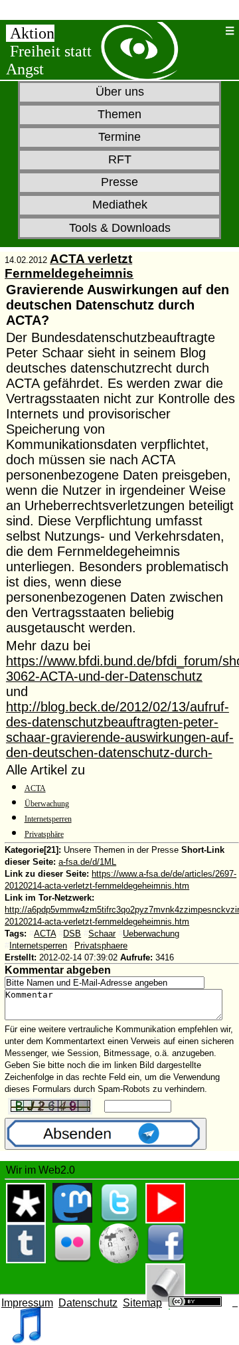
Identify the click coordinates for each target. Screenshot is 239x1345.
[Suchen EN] (215, 31)
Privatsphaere (100, 945)
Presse (119, 182)
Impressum (27, 1302)
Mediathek (119, 204)
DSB (72, 934)
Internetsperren (48, 819)
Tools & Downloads (120, 227)
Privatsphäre (44, 834)
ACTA (35, 788)
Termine (119, 136)
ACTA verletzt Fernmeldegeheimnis (69, 266)
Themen (119, 114)
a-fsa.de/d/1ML (87, 862)
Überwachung (47, 803)
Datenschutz (88, 1302)
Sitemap (142, 1302)
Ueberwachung (151, 934)
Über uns (120, 91)
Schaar (102, 934)
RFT (119, 159)
